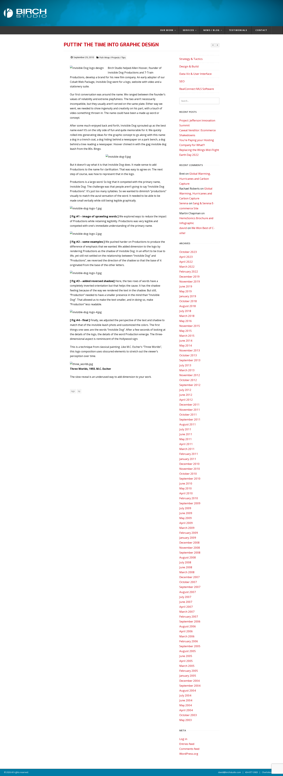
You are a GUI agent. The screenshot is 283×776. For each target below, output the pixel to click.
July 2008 (185, 562)
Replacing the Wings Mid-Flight (199, 150)
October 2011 (188, 414)
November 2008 (189, 547)
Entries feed (186, 744)
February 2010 (188, 498)
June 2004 (185, 700)
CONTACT (261, 30)
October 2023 (188, 252)
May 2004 (185, 705)
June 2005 (185, 656)
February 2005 (188, 671)
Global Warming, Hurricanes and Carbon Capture (195, 178)
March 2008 (187, 572)
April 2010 (186, 493)
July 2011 (185, 429)
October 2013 (188, 355)
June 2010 (185, 483)
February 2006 (188, 641)
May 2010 (185, 488)
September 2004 (189, 685)
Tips (124, 57)
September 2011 (189, 419)
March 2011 (187, 449)
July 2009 (185, 508)
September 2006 (189, 621)
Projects (116, 57)
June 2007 (185, 602)
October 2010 (188, 473)
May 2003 (185, 720)
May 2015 (185, 331)
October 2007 (188, 582)
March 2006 (187, 636)
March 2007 (187, 611)
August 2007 (187, 592)
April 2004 (186, 710)
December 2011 (189, 404)
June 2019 (185, 286)
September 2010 (189, 478)
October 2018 (188, 301)
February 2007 (188, 616)
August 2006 (187, 626)
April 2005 (186, 661)
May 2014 (185, 345)
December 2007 (189, 577)
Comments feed (189, 749)
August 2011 (187, 424)
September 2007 (189, 587)
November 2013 (189, 350)
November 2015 (189, 326)
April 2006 (186, 631)
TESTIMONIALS (238, 30)
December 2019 (189, 276)
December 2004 (189, 681)
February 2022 (188, 271)
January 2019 (187, 296)
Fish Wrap (105, 57)
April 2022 (186, 262)
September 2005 (189, 646)
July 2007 (185, 597)
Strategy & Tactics (191, 59)
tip (79, 391)
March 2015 (187, 336)
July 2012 (185, 390)
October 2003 (188, 715)
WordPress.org (188, 754)
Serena (183, 203)
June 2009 (185, 513)
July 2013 (185, 365)
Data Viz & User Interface (195, 74)
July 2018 (185, 311)
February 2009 (188, 533)
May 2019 (185, 291)
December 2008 (189, 542)
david (183, 228)
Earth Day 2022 (189, 155)
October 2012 (188, 380)
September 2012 (189, 385)
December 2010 (189, 464)
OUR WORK (166, 30)
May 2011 (185, 439)
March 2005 (187, 666)
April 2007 (186, 607)
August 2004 (187, 690)
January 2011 (187, 459)
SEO (182, 81)
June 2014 (185, 340)
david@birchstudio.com (229, 772)
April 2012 (186, 400)
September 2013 (189, 360)
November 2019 (189, 281)
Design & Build (189, 66)
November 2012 (189, 375)
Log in (183, 739)
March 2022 (187, 266)
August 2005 (187, 651)
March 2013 (187, 370)
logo (73, 391)
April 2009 (186, 523)
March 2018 (187, 316)
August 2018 (187, 306)
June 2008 (185, 567)
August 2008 (187, 557)
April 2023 (186, 257)
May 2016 (185, 321)
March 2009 (187, 528)
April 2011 (186, 444)
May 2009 (185, 518)
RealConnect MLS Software (196, 89)
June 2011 (185, 434)
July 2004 (185, 695)
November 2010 (189, 469)
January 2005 (187, 675)
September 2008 (189, 552)
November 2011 (189, 409)
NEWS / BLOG (211, 30)
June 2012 (185, 395)
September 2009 (189, 503)
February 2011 (188, 454)
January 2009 (187, 537)
